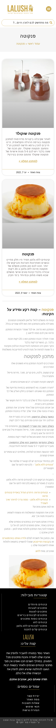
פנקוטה (28, 254)
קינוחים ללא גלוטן (44, 464)
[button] (49, 9)
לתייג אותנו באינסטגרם (14, 538)
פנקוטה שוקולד (28, 133)
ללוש (38, 551)
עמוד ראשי (34, 43)
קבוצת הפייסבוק (41, 541)
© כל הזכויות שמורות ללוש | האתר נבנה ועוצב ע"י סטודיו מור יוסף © (28, 721)
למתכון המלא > (28, 161)
